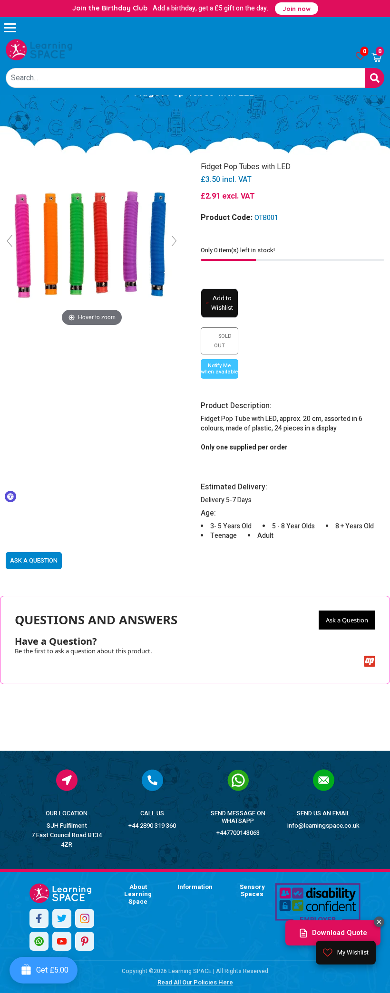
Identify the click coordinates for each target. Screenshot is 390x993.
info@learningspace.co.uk (323, 825)
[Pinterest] (84, 941)
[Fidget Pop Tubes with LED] (39, 49)
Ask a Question (347, 620)
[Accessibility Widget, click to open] (10, 496)
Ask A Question (34, 560)
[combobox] (186, 78)
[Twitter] (61, 918)
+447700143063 (238, 832)
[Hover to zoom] (92, 244)
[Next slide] (174, 240)
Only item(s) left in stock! (238, 250)
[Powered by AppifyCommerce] (369, 661)
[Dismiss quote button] (379, 922)
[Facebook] (39, 918)
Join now (297, 8)
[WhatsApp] (39, 941)
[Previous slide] (9, 240)
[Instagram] (84, 918)
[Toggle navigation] (14, 27)
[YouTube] (61, 941)
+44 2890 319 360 (152, 825)
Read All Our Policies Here (195, 982)
